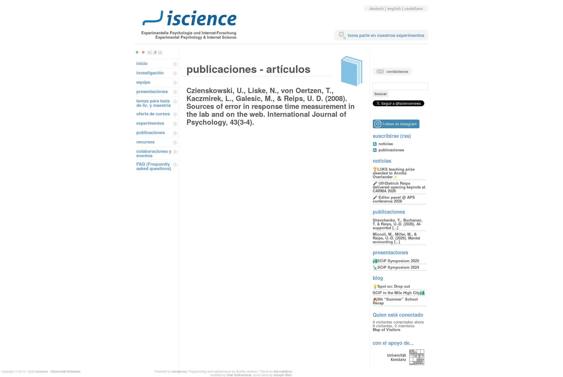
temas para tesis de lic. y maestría (153, 102)
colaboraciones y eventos (153, 153)
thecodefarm (283, 371)
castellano (413, 8)
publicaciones (150, 132)
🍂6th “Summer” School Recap (395, 301)
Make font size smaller (149, 52)
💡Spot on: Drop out (391, 286)
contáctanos (397, 71)
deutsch (376, 8)
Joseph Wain (282, 375)
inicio (141, 63)
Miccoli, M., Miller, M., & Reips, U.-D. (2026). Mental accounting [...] (396, 237)
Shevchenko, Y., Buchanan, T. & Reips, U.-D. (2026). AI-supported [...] (398, 223)
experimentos (150, 123)
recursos (145, 141)
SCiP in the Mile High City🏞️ (399, 292)
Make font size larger (160, 52)
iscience (42, 371)
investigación (150, 72)
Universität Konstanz (65, 371)
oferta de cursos (153, 113)
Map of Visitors (386, 329)
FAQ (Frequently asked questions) (153, 166)
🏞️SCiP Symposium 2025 (396, 260)
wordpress (179, 371)
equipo (143, 82)
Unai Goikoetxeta (239, 375)
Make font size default (154, 52)
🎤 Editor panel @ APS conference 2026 (394, 199)
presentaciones (152, 91)
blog (378, 277)
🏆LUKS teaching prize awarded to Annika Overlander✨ (394, 172)
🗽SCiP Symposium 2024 (396, 267)
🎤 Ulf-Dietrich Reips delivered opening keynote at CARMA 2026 (399, 186)
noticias (386, 143)
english (394, 8)
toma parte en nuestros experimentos (386, 35)
